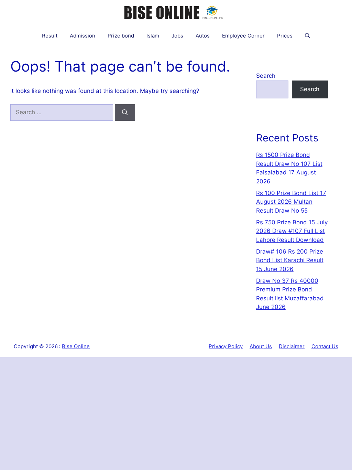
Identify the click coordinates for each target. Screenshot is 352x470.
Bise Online (76, 346)
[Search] (125, 112)
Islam (152, 35)
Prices (285, 35)
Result (49, 35)
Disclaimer (292, 346)
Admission (82, 35)
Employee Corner (243, 35)
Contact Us (324, 346)
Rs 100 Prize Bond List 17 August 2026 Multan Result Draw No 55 (291, 202)
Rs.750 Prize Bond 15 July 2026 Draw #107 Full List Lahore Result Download (292, 231)
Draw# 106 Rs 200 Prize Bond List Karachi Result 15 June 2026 (289, 260)
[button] (307, 35)
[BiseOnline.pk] (174, 12)
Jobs (177, 35)
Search (265, 75)
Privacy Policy (226, 346)
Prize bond (121, 35)
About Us (261, 346)
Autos (203, 35)
